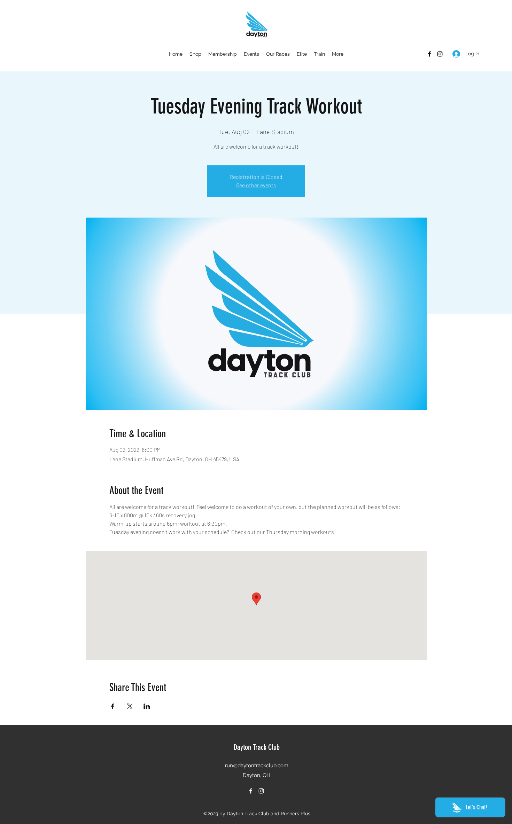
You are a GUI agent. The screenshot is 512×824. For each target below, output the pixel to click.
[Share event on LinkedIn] (146, 706)
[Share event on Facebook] (112, 706)
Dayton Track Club (257, 747)
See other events (256, 185)
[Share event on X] (129, 706)
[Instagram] (439, 53)
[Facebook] (429, 53)
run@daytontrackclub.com (256, 765)
